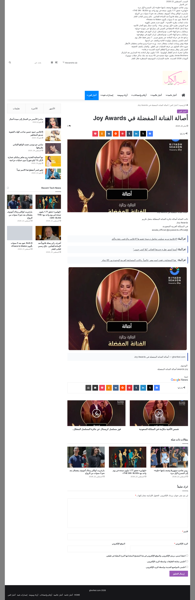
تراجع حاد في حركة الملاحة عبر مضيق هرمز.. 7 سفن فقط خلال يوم (161, 37)
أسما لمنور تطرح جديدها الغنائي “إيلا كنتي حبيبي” (155, 249)
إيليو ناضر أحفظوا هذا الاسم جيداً (30, 170)
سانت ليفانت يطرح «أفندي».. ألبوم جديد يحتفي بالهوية (166, 22)
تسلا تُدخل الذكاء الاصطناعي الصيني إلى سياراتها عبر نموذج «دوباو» (161, 28)
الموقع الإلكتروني (118, 543)
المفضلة (161, 369)
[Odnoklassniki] (102, 134)
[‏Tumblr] (129, 134)
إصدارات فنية (107, 95)
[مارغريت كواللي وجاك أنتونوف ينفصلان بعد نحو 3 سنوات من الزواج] (86, 457)
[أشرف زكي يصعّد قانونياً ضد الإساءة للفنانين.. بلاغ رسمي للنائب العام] (48, 233)
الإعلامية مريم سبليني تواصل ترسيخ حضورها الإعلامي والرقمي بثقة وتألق (144, 239)
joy (186, 369)
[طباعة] (88, 388)
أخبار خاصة (172, 95)
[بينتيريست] (122, 134)
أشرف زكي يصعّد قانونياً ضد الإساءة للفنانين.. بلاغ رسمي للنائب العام (161, 16)
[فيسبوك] (150, 134)
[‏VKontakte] (109, 134)
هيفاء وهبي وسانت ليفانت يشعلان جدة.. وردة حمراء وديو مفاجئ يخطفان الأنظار (156, 43)
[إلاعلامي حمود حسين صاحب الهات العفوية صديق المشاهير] (53, 135)
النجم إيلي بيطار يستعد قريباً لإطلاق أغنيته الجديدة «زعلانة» (165, 49)
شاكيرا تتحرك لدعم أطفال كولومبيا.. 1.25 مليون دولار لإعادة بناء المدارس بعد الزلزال (154, 52)
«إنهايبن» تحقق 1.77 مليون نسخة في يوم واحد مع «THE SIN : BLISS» (160, 10)
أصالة (174, 369)
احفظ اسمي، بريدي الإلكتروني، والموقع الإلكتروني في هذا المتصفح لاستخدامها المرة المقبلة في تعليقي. (146, 556)
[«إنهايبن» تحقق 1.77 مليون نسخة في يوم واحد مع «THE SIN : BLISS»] (127, 457)
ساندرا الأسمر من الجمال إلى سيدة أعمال (26, 119)
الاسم (185, 531)
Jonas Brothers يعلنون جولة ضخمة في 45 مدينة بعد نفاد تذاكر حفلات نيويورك (156, 55)
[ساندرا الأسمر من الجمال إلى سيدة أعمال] (53, 123)
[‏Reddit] (116, 134)
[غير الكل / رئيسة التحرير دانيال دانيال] (175, 78)
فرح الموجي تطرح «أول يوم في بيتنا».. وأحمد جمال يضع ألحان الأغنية (161, 25)
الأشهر (52, 108)
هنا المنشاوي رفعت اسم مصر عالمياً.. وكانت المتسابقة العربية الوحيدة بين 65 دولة (139, 260)
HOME (77, 595)
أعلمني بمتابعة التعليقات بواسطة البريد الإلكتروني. (166, 561)
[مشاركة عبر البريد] (95, 388)
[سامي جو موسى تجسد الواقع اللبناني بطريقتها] (53, 148)
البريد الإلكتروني (181, 543)
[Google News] (179, 381)
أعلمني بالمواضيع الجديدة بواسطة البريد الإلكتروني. (166, 567)
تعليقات (16, 108)
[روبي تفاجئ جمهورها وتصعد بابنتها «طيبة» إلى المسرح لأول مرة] (169, 457)
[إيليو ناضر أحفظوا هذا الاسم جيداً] (53, 174)
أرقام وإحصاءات (139, 95)
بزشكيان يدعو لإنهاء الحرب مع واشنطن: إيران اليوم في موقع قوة (162, 31)
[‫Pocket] (95, 134)
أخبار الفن (92, 95)
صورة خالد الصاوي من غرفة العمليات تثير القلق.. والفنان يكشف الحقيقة (159, 46)
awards (180, 369)
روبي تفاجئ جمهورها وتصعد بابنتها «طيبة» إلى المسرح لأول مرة (163, 7)
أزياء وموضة (122, 95)
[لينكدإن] (136, 134)
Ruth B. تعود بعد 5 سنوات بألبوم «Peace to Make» (167, 19)
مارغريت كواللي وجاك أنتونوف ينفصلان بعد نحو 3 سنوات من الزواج (161, 13)
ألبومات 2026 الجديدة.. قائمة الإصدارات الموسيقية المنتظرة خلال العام (160, 58)
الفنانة (168, 369)
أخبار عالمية (157, 95)
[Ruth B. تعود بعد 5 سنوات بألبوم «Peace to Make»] (19, 233)
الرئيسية (182, 105)
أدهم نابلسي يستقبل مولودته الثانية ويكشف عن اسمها (166, 40)
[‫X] (143, 134)
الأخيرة (34, 108)
